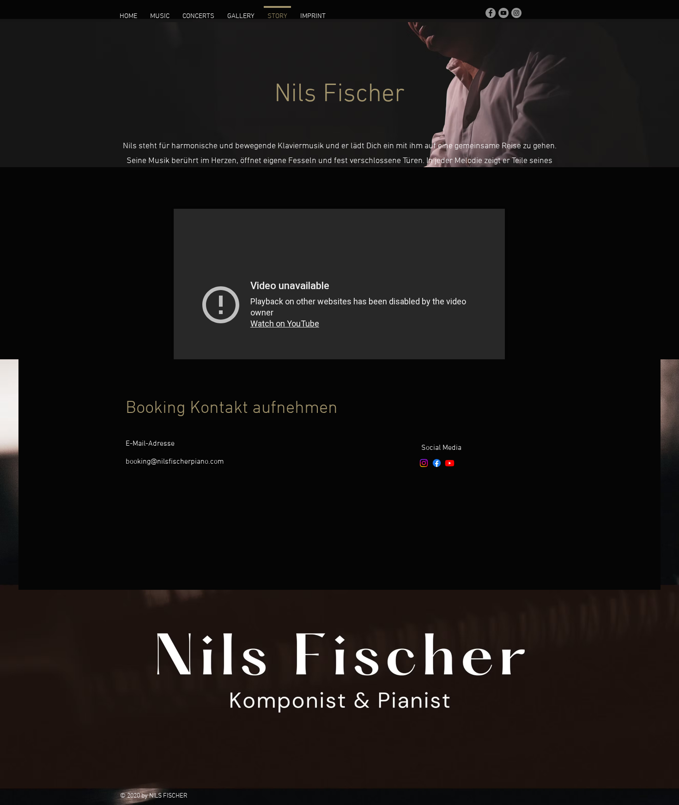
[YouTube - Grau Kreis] (503, 13)
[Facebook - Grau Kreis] (490, 13)
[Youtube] (449, 463)
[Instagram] (423, 463)
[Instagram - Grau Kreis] (516, 13)
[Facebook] (436, 463)
